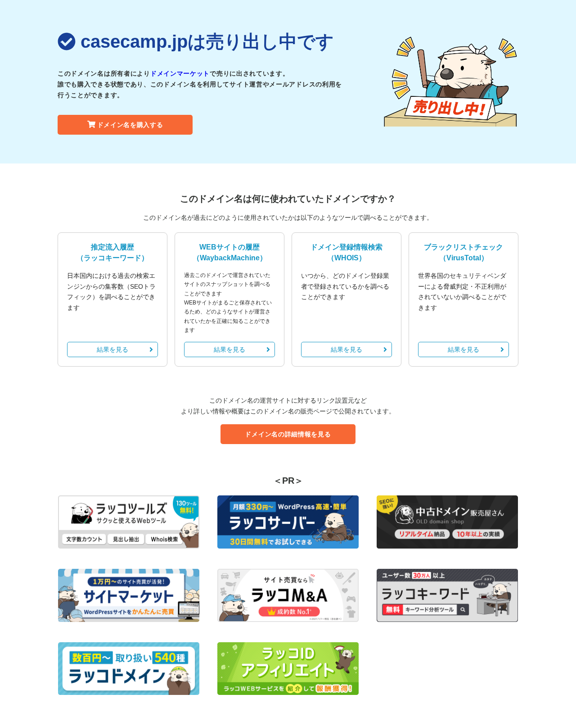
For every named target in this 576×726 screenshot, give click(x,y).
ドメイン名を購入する (130, 124)
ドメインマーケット (180, 73)
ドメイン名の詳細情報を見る (288, 434)
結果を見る (112, 349)
